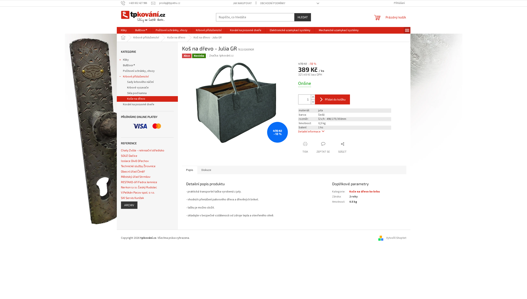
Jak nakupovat (242, 3)
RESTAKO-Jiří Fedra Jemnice (139, 182)
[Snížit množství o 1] (313, 101)
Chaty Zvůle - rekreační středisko (142, 150)
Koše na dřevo (136, 99)
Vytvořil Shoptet (396, 238)
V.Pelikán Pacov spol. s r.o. (138, 192)
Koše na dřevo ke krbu (364, 192)
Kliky (126, 60)
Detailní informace (309, 132)
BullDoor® (129, 65)
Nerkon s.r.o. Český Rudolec (139, 187)
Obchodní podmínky (272, 3)
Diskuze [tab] (206, 170)
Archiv (129, 205)
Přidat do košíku (335, 99)
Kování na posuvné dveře (138, 104)
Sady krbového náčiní (140, 82)
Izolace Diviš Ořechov (135, 160)
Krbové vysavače (138, 88)
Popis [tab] (189, 170)
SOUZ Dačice (129, 155)
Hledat (303, 17)
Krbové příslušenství (136, 77)
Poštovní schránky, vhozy (139, 71)
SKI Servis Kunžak (132, 197)
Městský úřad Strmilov (135, 176)
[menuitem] (124, 30)
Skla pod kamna (137, 93)
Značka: (221, 56)
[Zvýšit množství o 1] (313, 97)
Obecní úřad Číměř (133, 171)
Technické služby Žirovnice (138, 166)
